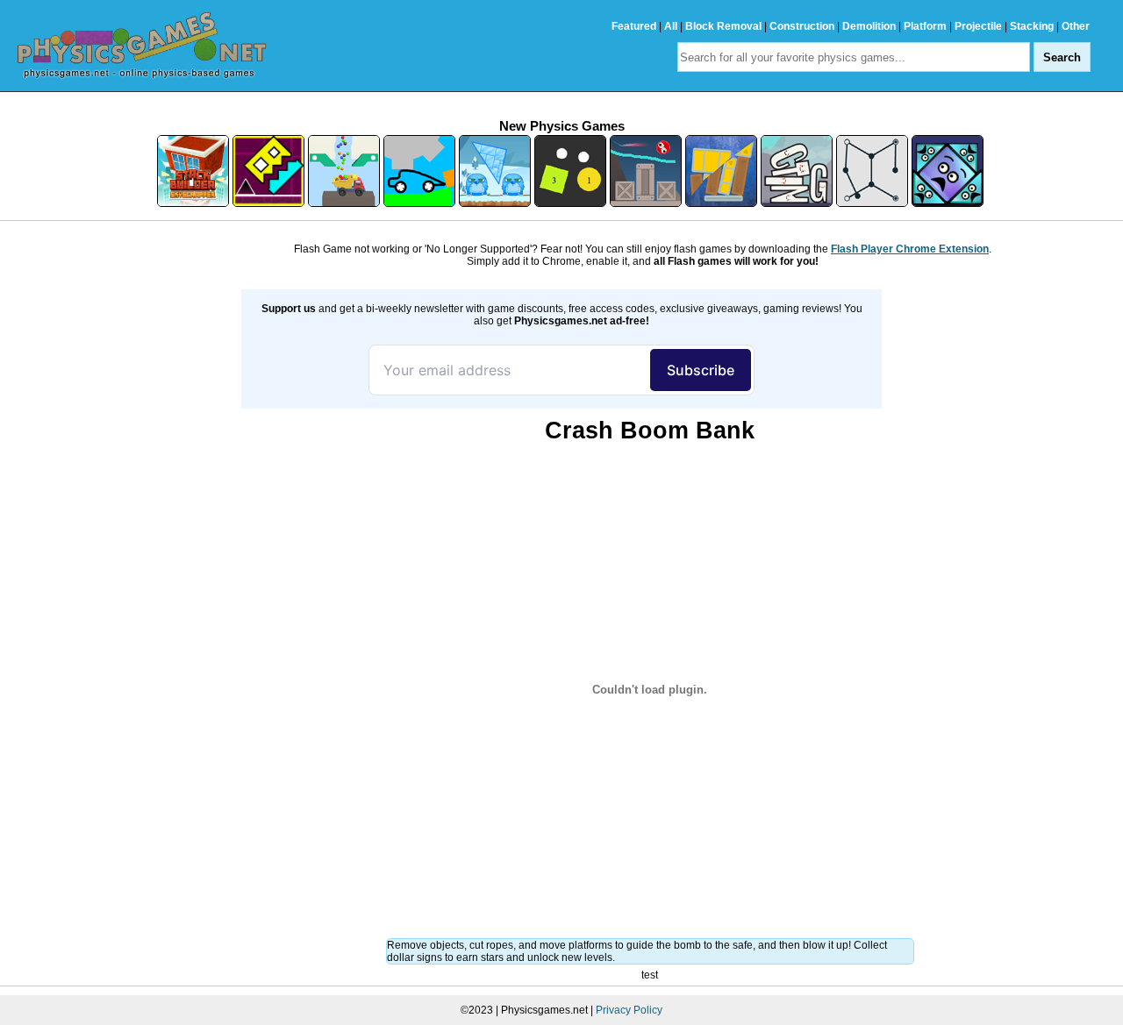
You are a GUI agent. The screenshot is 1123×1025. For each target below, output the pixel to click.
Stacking (1032, 26)
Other (1076, 26)
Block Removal (723, 26)
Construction (801, 26)
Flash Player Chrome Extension (910, 249)
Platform (925, 26)
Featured (634, 26)
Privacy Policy (629, 1010)
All (670, 26)
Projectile (978, 26)
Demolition (869, 26)
